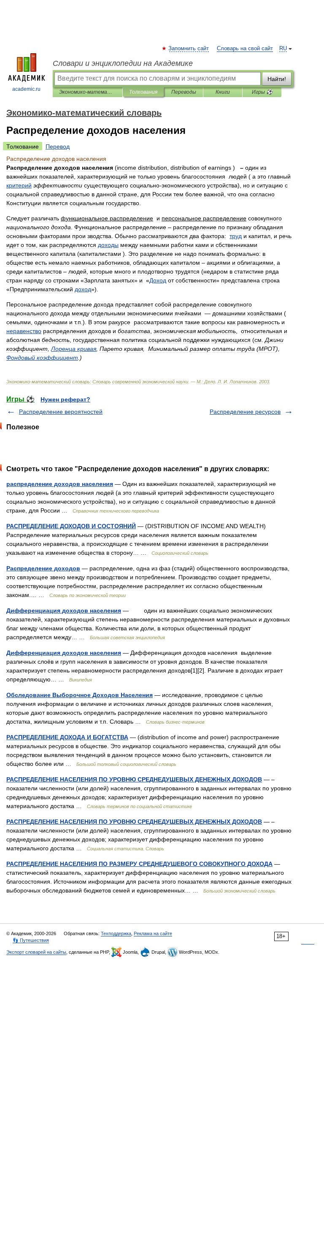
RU (283, 49)
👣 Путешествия (31, 940)
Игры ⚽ (262, 92)
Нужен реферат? (65, 399)
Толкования (143, 92)
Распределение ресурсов (245, 411)
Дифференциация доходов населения (63, 610)
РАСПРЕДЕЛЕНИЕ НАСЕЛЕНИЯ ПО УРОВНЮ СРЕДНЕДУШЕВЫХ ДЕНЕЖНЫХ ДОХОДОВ (134, 779)
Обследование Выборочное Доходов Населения (79, 695)
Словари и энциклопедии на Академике (123, 63)
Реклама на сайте (153, 933)
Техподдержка (116, 933)
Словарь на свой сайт (245, 49)
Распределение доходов (43, 568)
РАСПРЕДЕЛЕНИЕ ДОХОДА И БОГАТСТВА (67, 737)
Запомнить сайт (189, 49)
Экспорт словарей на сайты (36, 952)
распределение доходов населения (59, 483)
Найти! (276, 79)
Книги (223, 92)
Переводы (183, 92)
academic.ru (26, 89)
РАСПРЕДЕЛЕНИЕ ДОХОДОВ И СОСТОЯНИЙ (71, 526)
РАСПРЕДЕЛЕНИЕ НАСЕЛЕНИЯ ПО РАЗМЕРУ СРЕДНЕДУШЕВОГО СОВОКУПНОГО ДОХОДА (139, 863)
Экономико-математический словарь (87, 92)
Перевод (58, 146)
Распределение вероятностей (61, 411)
